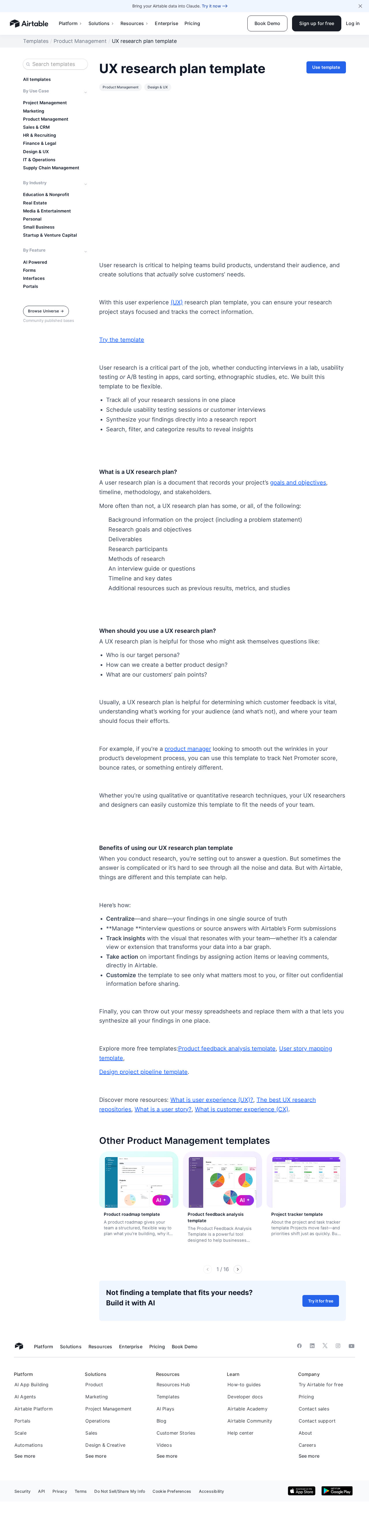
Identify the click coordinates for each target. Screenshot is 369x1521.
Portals (30, 286)
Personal (32, 219)
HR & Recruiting (39, 135)
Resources (132, 23)
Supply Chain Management (51, 167)
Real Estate (35, 203)
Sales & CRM (36, 127)
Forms (29, 270)
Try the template (121, 339)
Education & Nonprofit (46, 194)
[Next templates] (238, 1269)
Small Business (38, 227)
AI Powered (35, 262)
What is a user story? (163, 1109)
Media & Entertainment (47, 211)
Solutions (99, 23)
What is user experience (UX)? (211, 1099)
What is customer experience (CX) (241, 1109)
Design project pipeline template (143, 1071)
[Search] (28, 64)
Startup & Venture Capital (50, 235)
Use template (326, 67)
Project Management (45, 102)
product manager (188, 748)
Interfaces (34, 278)
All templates (37, 79)
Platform (68, 23)
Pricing (192, 23)
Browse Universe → (46, 311)
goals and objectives (298, 482)
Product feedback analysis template (227, 1048)
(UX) (177, 302)
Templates (35, 41)
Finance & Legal (39, 143)
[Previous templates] (207, 1269)
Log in (353, 23)
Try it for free (320, 1300)
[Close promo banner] (360, 6)
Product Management (80, 41)
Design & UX (36, 151)
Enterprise (166, 23)
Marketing (33, 111)
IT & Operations (39, 159)
